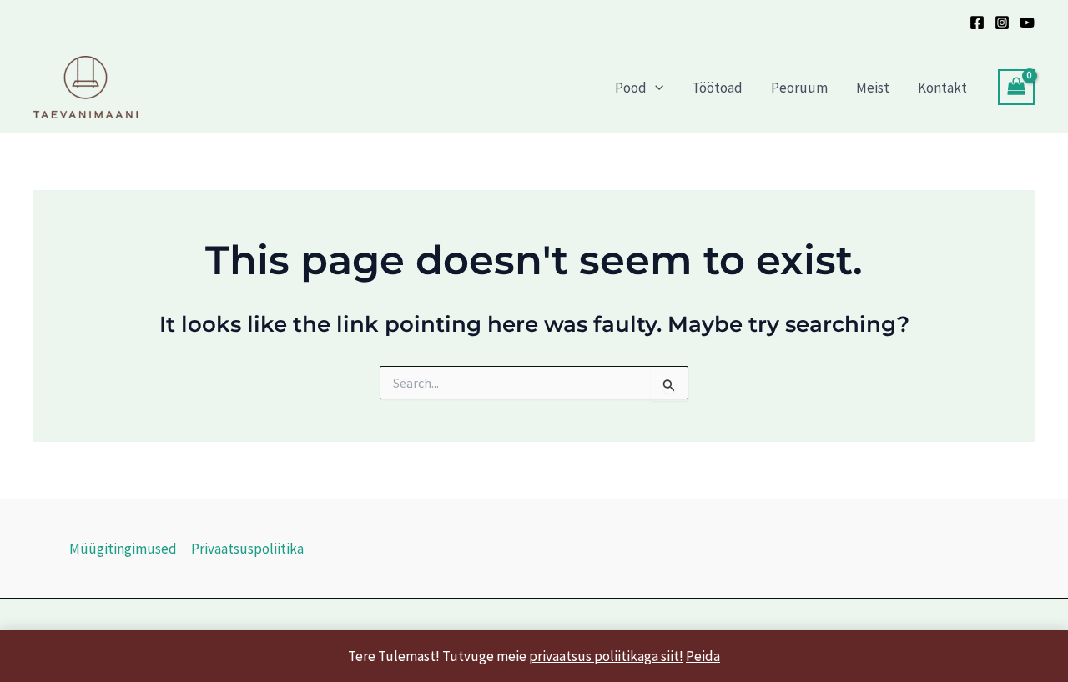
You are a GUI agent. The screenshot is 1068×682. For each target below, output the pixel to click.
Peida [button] (703, 656)
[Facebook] (977, 22)
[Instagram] (1002, 22)
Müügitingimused (123, 548)
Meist (872, 87)
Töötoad (717, 87)
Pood (631, 87)
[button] (655, 87)
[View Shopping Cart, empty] (1016, 87)
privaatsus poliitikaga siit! (606, 656)
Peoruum (799, 87)
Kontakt (942, 87)
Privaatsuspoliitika (247, 548)
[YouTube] (1027, 22)
